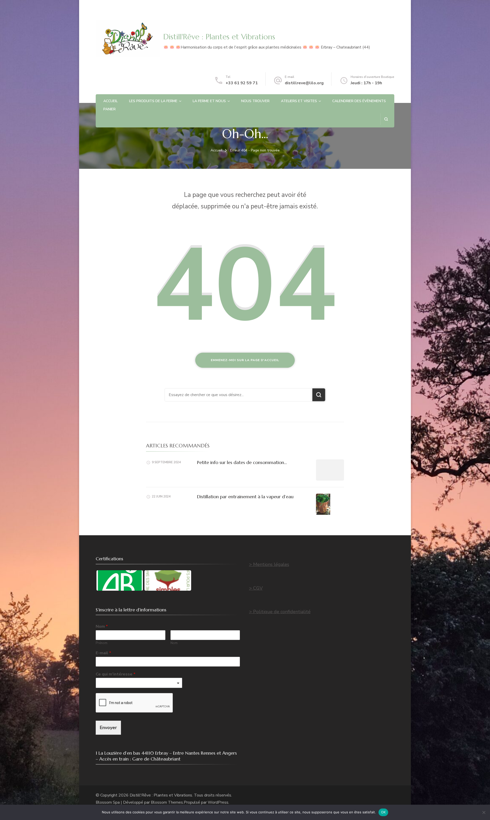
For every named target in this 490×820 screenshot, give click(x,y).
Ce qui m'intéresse (115, 674)
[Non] (483, 812)
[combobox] (139, 683)
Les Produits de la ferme (153, 101)
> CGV (256, 588)
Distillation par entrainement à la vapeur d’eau (245, 497)
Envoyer (108, 727)
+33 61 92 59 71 (242, 83)
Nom (102, 626)
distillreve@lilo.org (304, 83)
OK (383, 812)
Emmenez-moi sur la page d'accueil (245, 360)
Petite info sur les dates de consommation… (242, 462)
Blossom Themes (167, 802)
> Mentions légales (269, 564)
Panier (109, 109)
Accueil (110, 101)
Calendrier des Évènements (359, 101)
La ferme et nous (209, 101)
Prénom (101, 643)
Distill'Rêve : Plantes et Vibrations (219, 36)
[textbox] (136, 683)
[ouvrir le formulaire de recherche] (386, 119)
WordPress (218, 802)
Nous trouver (255, 101)
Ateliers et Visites (299, 101)
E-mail (103, 653)
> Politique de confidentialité (280, 612)
